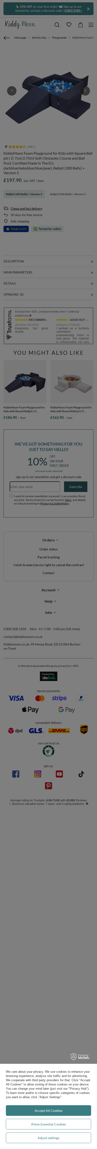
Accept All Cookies (48, 1111)
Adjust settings (48, 1138)
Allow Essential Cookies (48, 1124)
